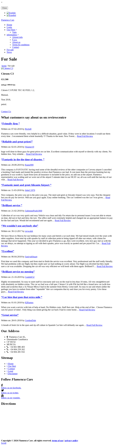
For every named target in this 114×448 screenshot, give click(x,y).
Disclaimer (13, 373)
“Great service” (10, 315)
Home (9, 25)
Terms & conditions (20, 45)
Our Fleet (11, 30)
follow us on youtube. (10, 398)
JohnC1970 (30, 190)
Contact (15, 47)
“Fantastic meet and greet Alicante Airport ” (26, 185)
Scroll (3, 443)
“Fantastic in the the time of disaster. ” (22, 159)
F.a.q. (14, 40)
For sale (10, 50)
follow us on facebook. (11, 388)
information (12, 35)
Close (4, 8)
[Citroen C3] (7, 68)
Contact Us (6, 111)
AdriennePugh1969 (33, 211)
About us (16, 42)
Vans (14, 32)
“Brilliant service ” (11, 205)
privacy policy (71, 440)
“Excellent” (7, 251)
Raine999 (29, 165)
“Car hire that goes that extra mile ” (21, 297)
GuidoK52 (29, 277)
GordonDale (30, 320)
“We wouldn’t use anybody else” (19, 225)
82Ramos (29, 302)
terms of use (57, 440)
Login (9, 27)
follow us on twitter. (10, 393)
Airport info (17, 37)
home (4, 66)
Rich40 (28, 129)
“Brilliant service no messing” (18, 271)
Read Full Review (85, 136)
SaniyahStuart (31, 256)
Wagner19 (29, 147)
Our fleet (12, 366)
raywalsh (29, 231)
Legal (10, 371)
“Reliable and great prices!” (17, 141)
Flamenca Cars (7, 20)
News (9, 52)
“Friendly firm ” (10, 123)
